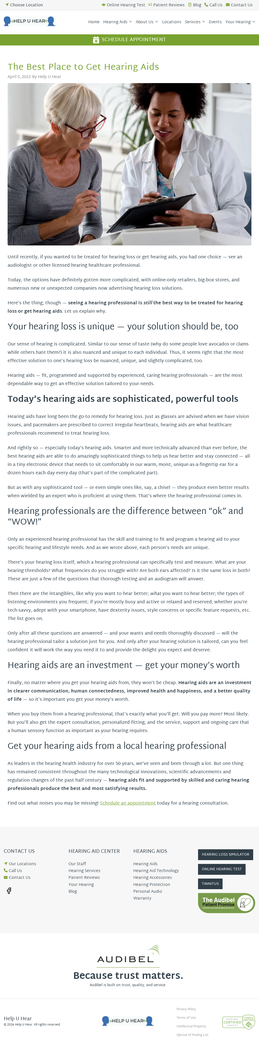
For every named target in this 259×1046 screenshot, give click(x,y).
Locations (171, 22)
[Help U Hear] (31, 22)
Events (215, 22)
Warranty (142, 898)
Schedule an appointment (128, 803)
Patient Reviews (169, 5)
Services (193, 22)
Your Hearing (238, 22)
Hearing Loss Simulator (225, 855)
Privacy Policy (186, 1009)
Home (94, 22)
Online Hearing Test (126, 5)
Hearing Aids (115, 22)
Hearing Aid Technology (156, 871)
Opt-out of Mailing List (192, 1035)
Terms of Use (186, 1018)
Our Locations (22, 864)
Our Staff (77, 864)
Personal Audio (147, 891)
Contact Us (242, 5)
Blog (197, 5)
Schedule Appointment (134, 39)
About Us (145, 22)
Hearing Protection (151, 885)
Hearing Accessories (152, 878)
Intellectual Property (191, 1026)
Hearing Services (84, 871)
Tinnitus (210, 884)
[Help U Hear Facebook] (9, 891)
